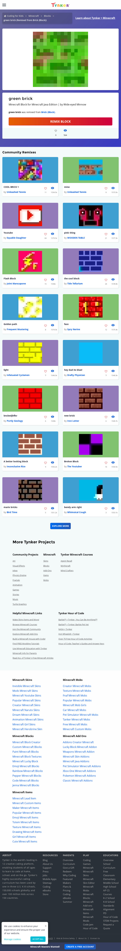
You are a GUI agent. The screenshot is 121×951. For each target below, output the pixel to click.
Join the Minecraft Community (27, 629)
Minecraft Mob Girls (74, 705)
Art (14, 560)
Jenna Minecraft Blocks (25, 785)
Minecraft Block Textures (27, 756)
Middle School (111, 882)
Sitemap (47, 882)
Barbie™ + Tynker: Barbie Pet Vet (73, 624)
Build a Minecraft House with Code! (29, 638)
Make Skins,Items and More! (26, 619)
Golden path (10, 324)
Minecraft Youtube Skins (26, 695)
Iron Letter (73, 420)
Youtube (8, 232)
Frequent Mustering (17, 329)
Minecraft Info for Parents (25, 653)
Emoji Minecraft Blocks (25, 766)
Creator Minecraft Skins (26, 705)
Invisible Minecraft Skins (26, 686)
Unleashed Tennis (16, 191)
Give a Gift (68, 867)
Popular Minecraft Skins (26, 700)
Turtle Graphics (20, 604)
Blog (45, 860)
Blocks (47, 15)
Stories (16, 594)
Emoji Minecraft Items (25, 817)
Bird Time (12, 512)
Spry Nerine (73, 329)
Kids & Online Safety (66, 938)
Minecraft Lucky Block (25, 761)
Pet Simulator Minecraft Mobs (80, 714)
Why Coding (69, 875)
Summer (67, 901)
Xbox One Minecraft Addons (79, 771)
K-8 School (109, 901)
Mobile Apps (49, 879)
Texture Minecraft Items (26, 827)
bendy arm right (73, 507)
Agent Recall (66, 560)
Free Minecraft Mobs (75, 724)
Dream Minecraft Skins (25, 714)
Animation (17, 584)
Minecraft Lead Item (24, 798)
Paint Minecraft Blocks (25, 751)
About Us (48, 863)
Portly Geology (15, 420)
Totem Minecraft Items (25, 822)
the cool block (72, 278)
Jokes (15, 570)
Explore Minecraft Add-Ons (25, 634)
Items (46, 575)
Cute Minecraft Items (24, 841)
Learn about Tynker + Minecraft (95, 18)
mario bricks (10, 507)
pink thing (69, 232)
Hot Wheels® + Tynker (69, 634)
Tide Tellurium (75, 283)
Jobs (45, 875)
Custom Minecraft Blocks (27, 747)
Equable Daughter (16, 237)
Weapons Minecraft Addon (79, 751)
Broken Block (71, 461)
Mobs (46, 580)
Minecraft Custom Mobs (77, 729)
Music (15, 599)
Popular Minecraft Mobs (77, 700)
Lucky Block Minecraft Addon (80, 747)
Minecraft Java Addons (76, 761)
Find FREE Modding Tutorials (26, 643)
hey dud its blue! (73, 369)
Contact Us (95, 938)
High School (109, 886)
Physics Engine (19, 575)
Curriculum (69, 863)
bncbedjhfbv (10, 415)
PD (104, 913)
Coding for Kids (15, 15)
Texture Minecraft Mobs (77, 690)
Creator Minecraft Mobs (77, 686)
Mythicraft (65, 565)
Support (47, 867)
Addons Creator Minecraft (78, 742)
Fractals (16, 580)
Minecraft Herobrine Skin (27, 729)
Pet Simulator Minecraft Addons (82, 766)
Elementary (109, 879)
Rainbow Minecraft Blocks (27, 771)
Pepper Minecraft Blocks (26, 775)
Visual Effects (19, 565)
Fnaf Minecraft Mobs (75, 695)
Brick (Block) (48, 112)
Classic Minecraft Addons (78, 780)
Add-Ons (47, 570)
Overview (68, 860)
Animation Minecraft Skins (27, 719)
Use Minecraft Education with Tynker (30, 648)
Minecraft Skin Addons (76, 756)
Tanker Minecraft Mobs (76, 719)
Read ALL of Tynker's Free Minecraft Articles (33, 658)
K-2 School (109, 898)
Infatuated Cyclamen (18, 375)
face (66, 324)
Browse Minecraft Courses (25, 624)
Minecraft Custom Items (26, 803)
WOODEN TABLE (76, 237)
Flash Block (10, 278)
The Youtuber (74, 466)
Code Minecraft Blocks (25, 780)
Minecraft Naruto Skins (26, 710)
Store (45, 894)
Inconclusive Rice (16, 466)
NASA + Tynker (65, 629)
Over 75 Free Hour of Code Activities (75, 638)
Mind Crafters (67, 570)
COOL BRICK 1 (11, 186)
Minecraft (34, 15)
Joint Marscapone (16, 283)
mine (67, 186)
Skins (45, 560)
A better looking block (16, 461)
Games (16, 589)
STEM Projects (110, 920)
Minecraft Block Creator (26, 742)
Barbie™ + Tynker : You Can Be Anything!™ (77, 619)
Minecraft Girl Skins (23, 724)
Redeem (67, 871)
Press (46, 871)
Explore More (60, 525)
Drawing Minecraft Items (27, 832)
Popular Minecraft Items (26, 812)
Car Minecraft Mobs (74, 710)
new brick (69, 415)
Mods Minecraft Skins (25, 690)
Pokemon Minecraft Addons (79, 775)
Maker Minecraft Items (25, 808)
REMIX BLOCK (60, 121)
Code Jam (88, 924)
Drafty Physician (76, 375)
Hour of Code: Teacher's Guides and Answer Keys (81, 643)
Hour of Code (90, 928)
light (6, 369)
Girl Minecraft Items (24, 836)
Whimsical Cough (76, 512)
